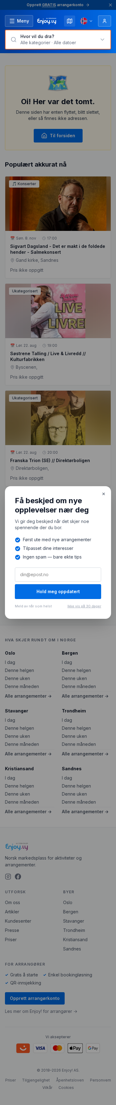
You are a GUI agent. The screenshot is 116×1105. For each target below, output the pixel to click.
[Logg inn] (104, 21)
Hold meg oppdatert (58, 591)
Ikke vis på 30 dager (84, 606)
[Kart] (69, 21)
